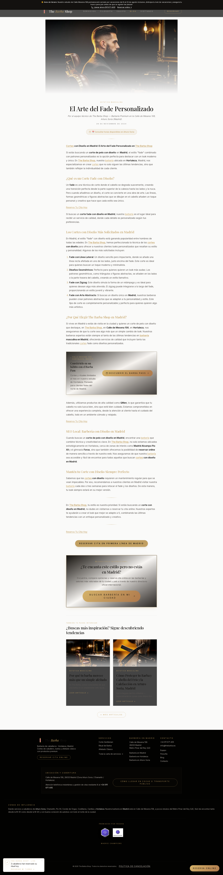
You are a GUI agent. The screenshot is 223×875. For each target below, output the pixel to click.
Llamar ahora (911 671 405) (104, 7)
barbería (109, 160)
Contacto (164, 761)
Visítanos (147, 11)
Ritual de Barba (105, 746)
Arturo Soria (40, 809)
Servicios (89, 11)
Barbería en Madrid (137, 753)
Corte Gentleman (106, 742)
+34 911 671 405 (167, 742)
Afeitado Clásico (106, 749)
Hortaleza (100, 809)
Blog (133, 11)
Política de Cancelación (134, 866)
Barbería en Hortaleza (138, 756)
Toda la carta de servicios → (111, 754)
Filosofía (106, 11)
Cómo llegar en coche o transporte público (145, 782)
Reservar (173, 11)
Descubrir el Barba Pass (127, 373)
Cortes (70, 146)
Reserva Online (204, 868)
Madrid (126, 809)
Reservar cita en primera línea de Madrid (111, 543)
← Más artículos (111, 715)
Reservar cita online (54, 757)
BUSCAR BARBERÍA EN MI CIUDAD (109, 596)
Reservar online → (124, 7)
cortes (95, 164)
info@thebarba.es (168, 746)
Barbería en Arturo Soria (139, 760)
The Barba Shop (143, 146)
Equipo (121, 11)
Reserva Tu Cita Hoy (76, 207)
